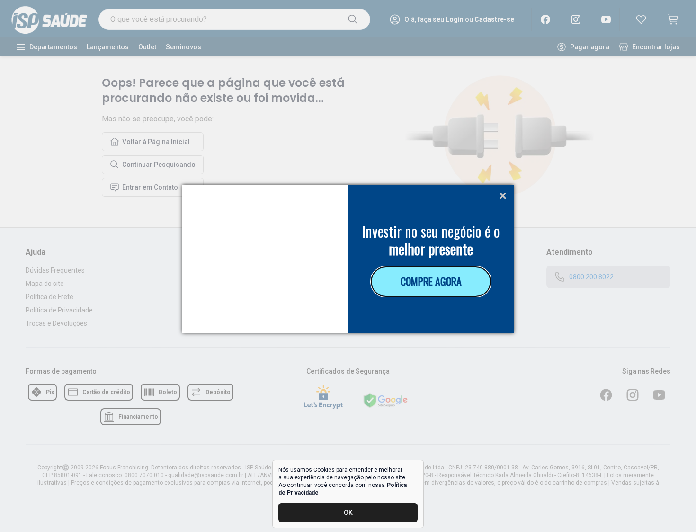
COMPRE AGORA (431, 281)
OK (348, 512)
